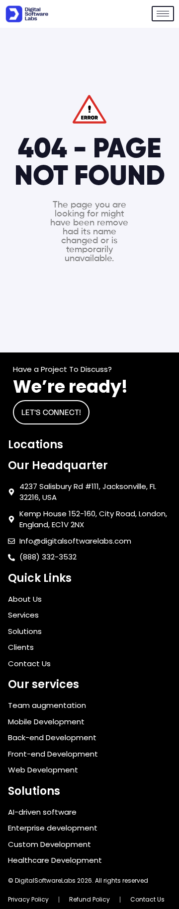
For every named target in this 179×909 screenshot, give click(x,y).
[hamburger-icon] (163, 13)
